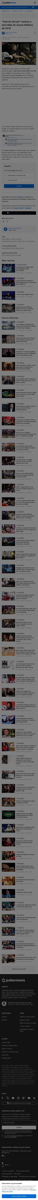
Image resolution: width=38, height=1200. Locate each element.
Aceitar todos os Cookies (19, 1196)
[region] (19, 1190)
